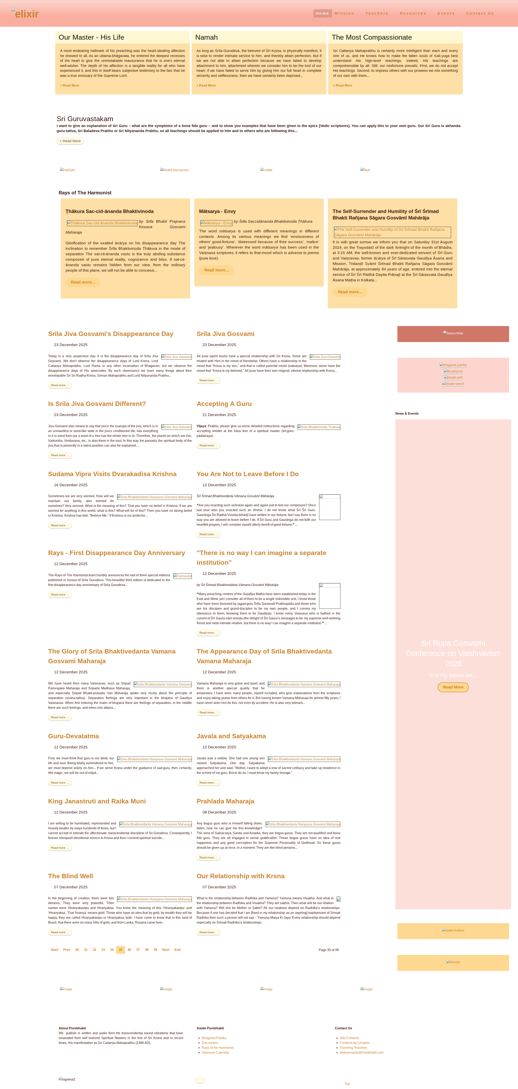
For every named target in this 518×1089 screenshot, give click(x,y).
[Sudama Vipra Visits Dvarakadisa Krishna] (154, 497)
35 (120, 949)
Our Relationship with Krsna (241, 876)
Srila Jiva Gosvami (226, 333)
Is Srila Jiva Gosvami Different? (97, 403)
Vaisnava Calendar (215, 1052)
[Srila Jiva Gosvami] (325, 357)
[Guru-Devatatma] (154, 759)
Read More (453, 687)
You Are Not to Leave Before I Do (248, 474)
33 (103, 949)
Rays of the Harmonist (218, 1047)
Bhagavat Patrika (214, 1038)
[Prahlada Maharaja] (303, 824)
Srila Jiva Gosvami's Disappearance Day (110, 333)
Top (347, 1084)
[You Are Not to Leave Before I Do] (329, 507)
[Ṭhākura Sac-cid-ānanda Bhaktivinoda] (102, 223)
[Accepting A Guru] (319, 427)
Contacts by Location (355, 1043)
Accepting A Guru (224, 403)
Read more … (60, 385)
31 (86, 949)
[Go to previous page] (67, 950)
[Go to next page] (166, 950)
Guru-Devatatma (73, 736)
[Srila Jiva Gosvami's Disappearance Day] (176, 357)
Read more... (83, 282)
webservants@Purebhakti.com (362, 1052)
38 (147, 949)
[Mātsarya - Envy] (216, 223)
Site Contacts (349, 1038)
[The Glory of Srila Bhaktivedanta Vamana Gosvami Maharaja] (163, 684)
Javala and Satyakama (231, 736)
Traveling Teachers (353, 1047)
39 (155, 949)
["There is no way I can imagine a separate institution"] (329, 595)
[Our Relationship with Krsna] (338, 899)
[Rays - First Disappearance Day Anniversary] (183, 576)
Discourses (210, 1043)
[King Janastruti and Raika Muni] (156, 824)
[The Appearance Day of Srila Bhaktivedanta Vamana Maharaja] (304, 684)
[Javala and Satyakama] (304, 759)
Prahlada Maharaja (225, 801)
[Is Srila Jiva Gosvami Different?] (176, 427)
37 (138, 949)
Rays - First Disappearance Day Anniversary (116, 552)
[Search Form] (507, 13)
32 (94, 949)
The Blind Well (70, 876)
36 (129, 949)
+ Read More (69, 85)
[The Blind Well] (154, 899)
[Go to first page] (54, 950)
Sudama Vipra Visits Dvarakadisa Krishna (112, 474)
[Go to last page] (177, 950)
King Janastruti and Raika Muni (97, 801)
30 (77, 949)
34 (112, 949)
